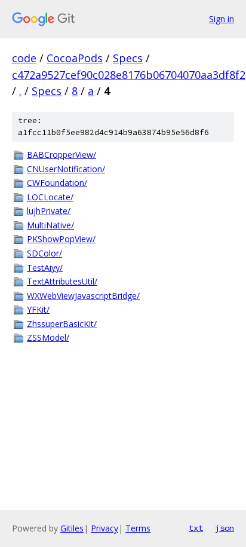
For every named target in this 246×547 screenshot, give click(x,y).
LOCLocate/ (50, 197)
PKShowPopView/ (61, 239)
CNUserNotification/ (66, 169)
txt (196, 527)
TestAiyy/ (45, 267)
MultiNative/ (50, 225)
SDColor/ (44, 253)
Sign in (221, 19)
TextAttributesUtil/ (62, 281)
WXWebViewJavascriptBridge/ (83, 295)
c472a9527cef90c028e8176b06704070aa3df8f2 (128, 75)
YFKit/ (38, 309)
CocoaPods (75, 58)
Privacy (104, 528)
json (224, 527)
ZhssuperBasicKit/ (62, 323)
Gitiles (72, 528)
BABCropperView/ (61, 154)
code (24, 58)
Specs (128, 58)
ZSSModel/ (48, 337)
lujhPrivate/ (48, 210)
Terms (137, 528)
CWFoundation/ (57, 182)
